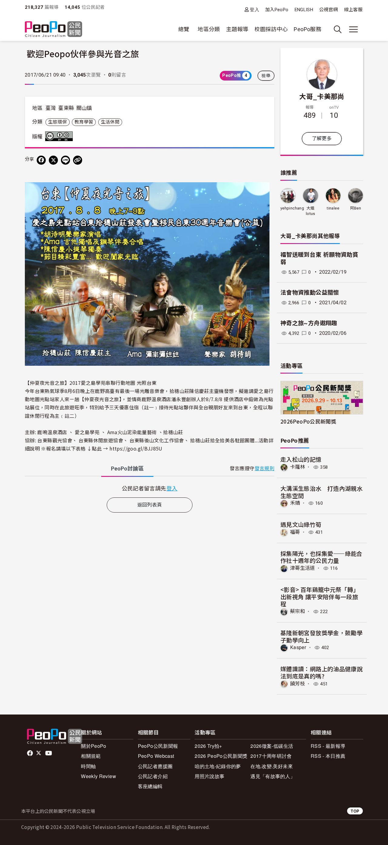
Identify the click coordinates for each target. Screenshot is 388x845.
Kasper (298, 647)
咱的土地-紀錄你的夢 (218, 766)
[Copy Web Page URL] (77, 160)
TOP (355, 811)
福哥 (295, 532)
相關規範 (91, 755)
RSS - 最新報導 (328, 745)
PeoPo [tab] (127, 468)
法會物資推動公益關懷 (309, 292)
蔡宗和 (297, 611)
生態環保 (57, 122)
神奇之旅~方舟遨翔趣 (308, 323)
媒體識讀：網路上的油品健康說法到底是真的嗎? (321, 672)
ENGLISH (304, 9)
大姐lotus (310, 211)
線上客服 (353, 9)
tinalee (333, 208)
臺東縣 (66, 108)
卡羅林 (297, 467)
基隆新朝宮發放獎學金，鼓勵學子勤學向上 (321, 636)
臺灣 (50, 108)
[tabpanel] (149, 488)
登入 (254, 9)
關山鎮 (84, 108)
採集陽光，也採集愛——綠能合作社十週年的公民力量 (321, 557)
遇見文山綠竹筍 (301, 524)
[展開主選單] (353, 29)
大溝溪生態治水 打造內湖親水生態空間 (321, 492)
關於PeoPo (93, 745)
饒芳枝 (297, 684)
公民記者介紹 (153, 776)
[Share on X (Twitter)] (53, 160)
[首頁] (53, 29)
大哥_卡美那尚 (321, 96)
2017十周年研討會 (271, 755)
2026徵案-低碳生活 (271, 745)
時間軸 (88, 766)
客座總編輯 (150, 786)
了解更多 (322, 138)
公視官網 (328, 9)
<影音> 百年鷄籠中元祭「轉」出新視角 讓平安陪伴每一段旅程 (319, 596)
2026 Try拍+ (208, 745)
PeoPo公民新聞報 (158, 745)
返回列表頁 (149, 505)
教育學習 (84, 122)
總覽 (183, 29)
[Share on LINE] (65, 160)
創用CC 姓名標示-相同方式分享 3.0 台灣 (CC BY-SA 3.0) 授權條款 (60, 136)
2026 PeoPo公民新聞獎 (221, 755)
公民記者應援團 (155, 766)
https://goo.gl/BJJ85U (135, 448)
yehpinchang (292, 208)
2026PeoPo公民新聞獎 (308, 421)
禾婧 (295, 503)
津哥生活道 (302, 568)
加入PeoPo (277, 9)
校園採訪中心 (271, 29)
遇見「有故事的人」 (272, 776)
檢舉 (266, 75)
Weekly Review (98, 776)
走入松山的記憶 (301, 459)
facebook (30, 753)
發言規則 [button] (264, 468)
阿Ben (355, 208)
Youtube (49, 753)
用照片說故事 (209, 776)
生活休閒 (110, 122)
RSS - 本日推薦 (328, 755)
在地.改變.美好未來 (271, 766)
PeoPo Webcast (156, 755)
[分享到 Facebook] (41, 160)
